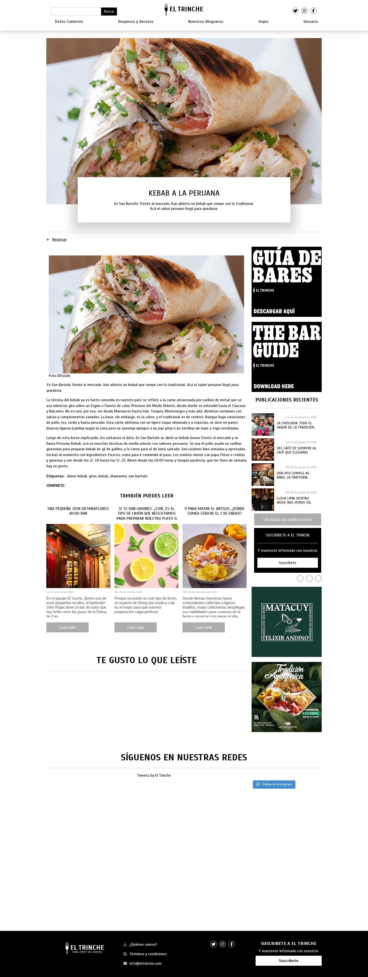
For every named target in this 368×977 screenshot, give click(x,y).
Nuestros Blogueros (205, 21)
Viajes (263, 21)
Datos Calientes (69, 21)
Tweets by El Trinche (154, 775)
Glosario (310, 21)
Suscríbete (288, 960)
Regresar (59, 239)
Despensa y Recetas (135, 21)
